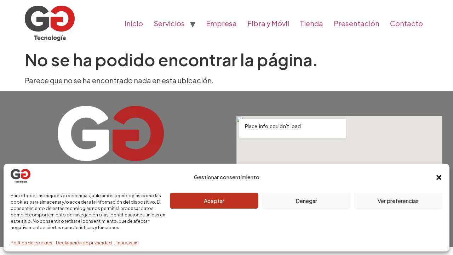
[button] (438, 177)
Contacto (406, 23)
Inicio (134, 23)
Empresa (221, 23)
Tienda (311, 23)
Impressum (127, 242)
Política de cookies (31, 242)
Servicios (169, 23)
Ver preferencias (398, 200)
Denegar (306, 200)
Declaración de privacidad (84, 242)
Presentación (356, 23)
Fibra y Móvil (268, 23)
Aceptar (214, 200)
